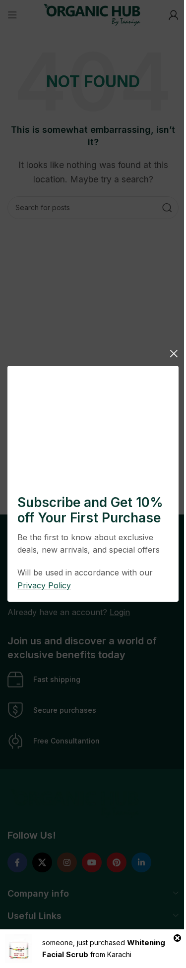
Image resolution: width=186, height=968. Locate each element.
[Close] (173, 353)
